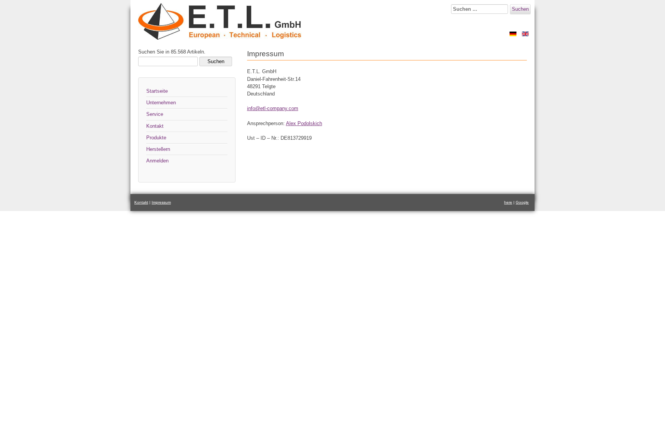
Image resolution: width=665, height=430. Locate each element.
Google (522, 202)
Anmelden (157, 161)
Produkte (156, 138)
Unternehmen (161, 102)
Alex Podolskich (304, 123)
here (508, 202)
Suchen (520, 9)
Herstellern (158, 149)
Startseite (157, 91)
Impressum (161, 202)
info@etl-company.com (272, 108)
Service (154, 114)
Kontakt (155, 126)
